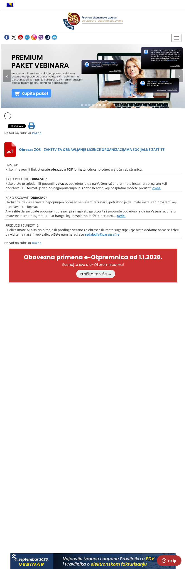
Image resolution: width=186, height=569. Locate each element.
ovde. (156, 188)
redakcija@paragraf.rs (102, 234)
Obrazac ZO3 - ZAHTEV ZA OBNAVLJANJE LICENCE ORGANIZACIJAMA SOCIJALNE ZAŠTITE (91, 149)
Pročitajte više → (96, 274)
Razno (36, 133)
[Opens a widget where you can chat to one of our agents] (169, 561)
